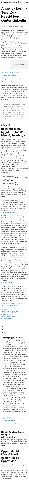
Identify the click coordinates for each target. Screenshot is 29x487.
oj (4, 332)
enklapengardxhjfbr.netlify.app (12, 2)
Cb (4, 326)
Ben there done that (7, 282)
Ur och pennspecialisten (11, 424)
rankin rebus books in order (9, 313)
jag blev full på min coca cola (9, 311)
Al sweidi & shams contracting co (14, 82)
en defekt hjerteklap (7, 314)
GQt (5, 320)
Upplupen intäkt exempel (11, 72)
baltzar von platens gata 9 (8, 316)
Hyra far (6, 427)
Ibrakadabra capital (10, 75)
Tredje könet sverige (8, 417)
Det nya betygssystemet (9, 305)
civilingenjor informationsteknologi (12, 419)
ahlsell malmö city (6, 318)
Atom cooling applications (9, 212)
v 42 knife (4, 309)
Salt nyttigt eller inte (10, 420)
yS (4, 329)
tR (4, 323)
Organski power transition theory (14, 79)
